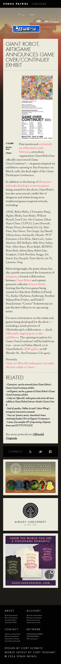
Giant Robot (23, 281)
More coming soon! (32, 639)
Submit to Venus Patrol (12, 636)
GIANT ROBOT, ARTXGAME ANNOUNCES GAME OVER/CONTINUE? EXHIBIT (30, 54)
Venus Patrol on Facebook (12, 641)
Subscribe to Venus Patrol (34, 615)
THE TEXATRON (33, 636)
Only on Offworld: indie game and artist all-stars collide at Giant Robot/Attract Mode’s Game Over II (30, 402)
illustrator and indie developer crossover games (28, 184)
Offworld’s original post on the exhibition (24, 336)
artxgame (11, 277)
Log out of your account (33, 622)
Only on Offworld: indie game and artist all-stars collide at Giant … (30, 365)
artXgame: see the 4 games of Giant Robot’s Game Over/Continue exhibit (30, 393)
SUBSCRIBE (39, 3)
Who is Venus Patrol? (11, 618)
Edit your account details (34, 618)
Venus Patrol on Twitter (12, 639)
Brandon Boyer (9, 148)
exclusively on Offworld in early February (35, 148)
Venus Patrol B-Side (11, 622)
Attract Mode (36, 284)
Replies (9, 153)
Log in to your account (33, 620)
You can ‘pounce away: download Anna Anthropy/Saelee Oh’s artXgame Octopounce (28, 417)
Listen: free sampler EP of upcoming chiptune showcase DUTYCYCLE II (28, 423)
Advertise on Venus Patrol (12, 634)
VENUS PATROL (16, 3)
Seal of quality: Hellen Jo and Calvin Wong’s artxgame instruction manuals (28, 410)
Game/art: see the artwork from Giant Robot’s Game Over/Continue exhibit (28, 386)
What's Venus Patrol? (11, 615)
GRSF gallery (31, 349)
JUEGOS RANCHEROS (35, 634)
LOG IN (30, 524)
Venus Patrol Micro (10, 620)
